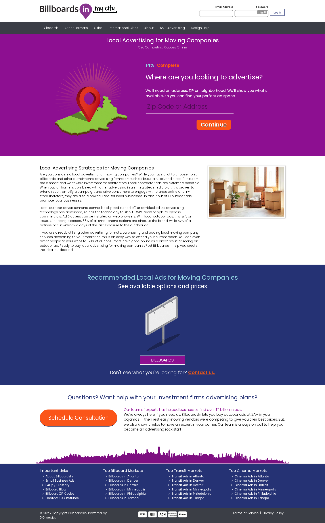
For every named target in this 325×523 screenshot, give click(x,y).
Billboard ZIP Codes (60, 493)
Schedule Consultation (78, 417)
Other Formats (76, 28)
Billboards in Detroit (123, 485)
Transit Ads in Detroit (188, 485)
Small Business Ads (60, 480)
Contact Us (54, 498)
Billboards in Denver (123, 480)
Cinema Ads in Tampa (252, 498)
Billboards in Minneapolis (127, 489)
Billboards (51, 28)
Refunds (72, 498)
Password (262, 7)
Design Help (200, 28)
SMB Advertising (172, 28)
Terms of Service (246, 513)
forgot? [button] (262, 12)
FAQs (49, 485)
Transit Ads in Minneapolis (191, 489)
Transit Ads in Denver (188, 480)
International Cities (123, 28)
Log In (277, 12)
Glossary (62, 485)
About (149, 28)
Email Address (224, 7)
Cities (98, 28)
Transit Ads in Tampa (188, 498)
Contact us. (201, 372)
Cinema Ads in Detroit (251, 485)
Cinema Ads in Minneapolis (255, 489)
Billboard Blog (56, 489)
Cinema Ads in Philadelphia (255, 493)
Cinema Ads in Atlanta (252, 476)
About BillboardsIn (59, 476)
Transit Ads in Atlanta (188, 476)
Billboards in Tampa (124, 498)
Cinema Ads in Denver (252, 480)
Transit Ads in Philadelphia (191, 493)
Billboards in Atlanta (124, 476)
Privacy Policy (273, 513)
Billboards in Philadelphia (127, 493)
